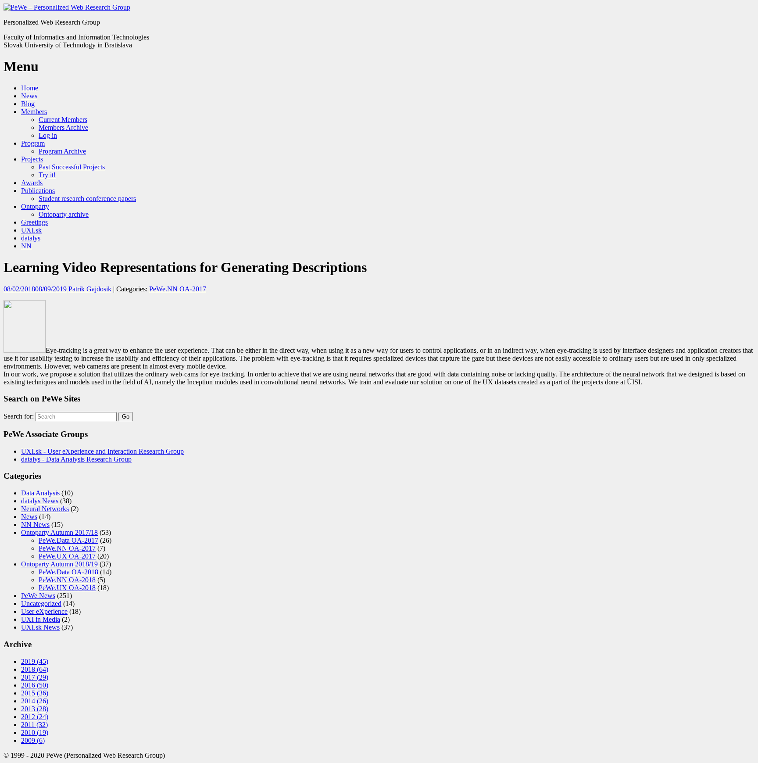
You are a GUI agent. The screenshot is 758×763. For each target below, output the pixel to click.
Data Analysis (40, 493)
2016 (34, 685)
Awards (32, 182)
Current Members (63, 119)
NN (26, 246)
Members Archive (63, 127)
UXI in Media (40, 619)
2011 (34, 724)
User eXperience (44, 611)
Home (29, 88)
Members (34, 111)
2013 (34, 709)
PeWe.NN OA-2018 (67, 580)
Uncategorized (41, 603)
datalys (30, 238)
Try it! (47, 175)
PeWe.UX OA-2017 (67, 556)
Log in (48, 135)
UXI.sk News (40, 627)
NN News (35, 524)
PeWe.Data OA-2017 (68, 540)
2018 (34, 669)
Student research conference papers (87, 198)
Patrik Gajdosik (89, 289)
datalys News (39, 501)
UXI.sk (31, 230)
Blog (28, 103)
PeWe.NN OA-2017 (177, 289)
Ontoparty (35, 206)
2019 (34, 661)
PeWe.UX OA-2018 (67, 587)
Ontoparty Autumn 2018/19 (59, 564)
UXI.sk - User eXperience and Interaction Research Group (102, 451)
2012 (34, 716)
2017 (34, 677)
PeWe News (38, 595)
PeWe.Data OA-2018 (68, 572)
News (29, 96)
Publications (38, 190)
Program (33, 143)
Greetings (34, 222)
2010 (34, 732)
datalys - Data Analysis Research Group (76, 459)
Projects (32, 159)
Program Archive (62, 151)
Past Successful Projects (72, 167)
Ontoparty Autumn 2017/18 (59, 532)
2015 (34, 693)
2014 (34, 701)
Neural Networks (45, 508)
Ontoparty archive (64, 214)
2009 (33, 740)
